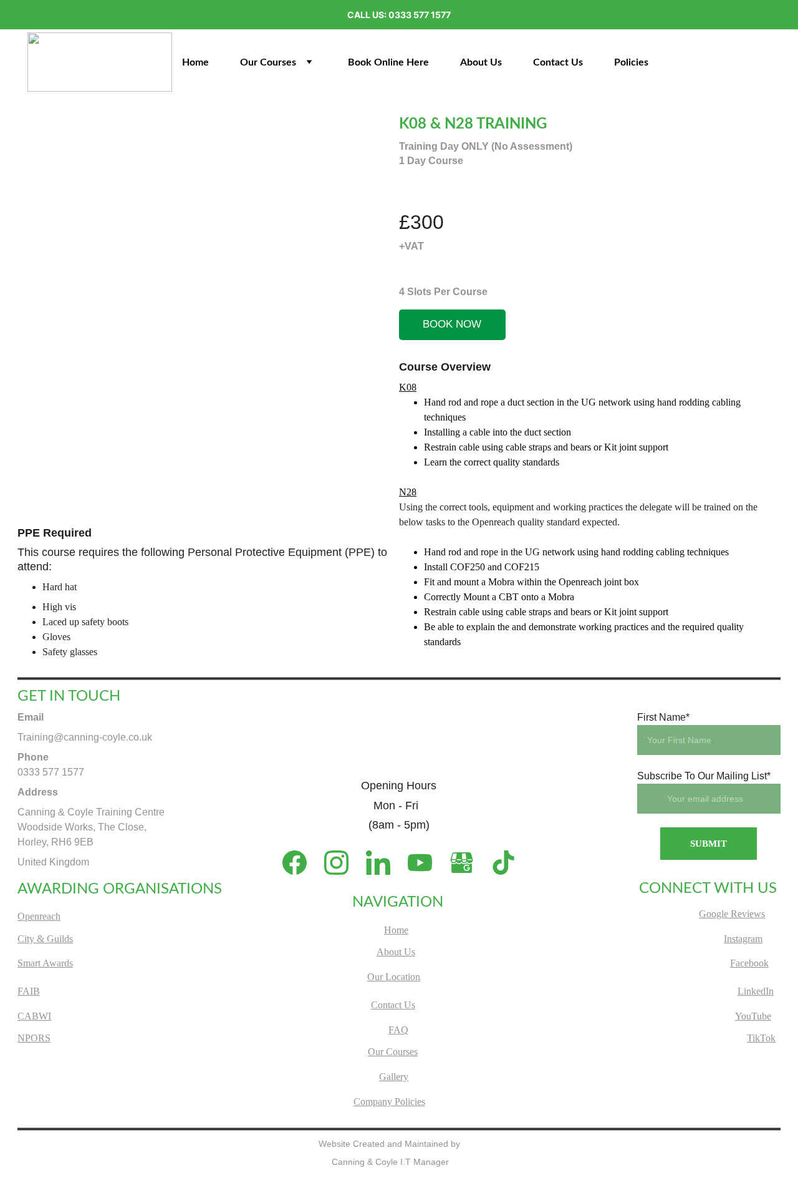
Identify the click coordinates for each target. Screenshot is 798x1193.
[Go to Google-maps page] (467, 862)
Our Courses (268, 62)
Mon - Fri (399, 805)
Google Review (730, 913)
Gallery (393, 1076)
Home (195, 62)
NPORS (33, 1038)
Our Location (393, 976)
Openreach (38, 916)
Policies (631, 62)
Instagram (743, 938)
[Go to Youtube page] (426, 862)
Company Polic (384, 1101)
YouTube (753, 1016)
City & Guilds (45, 938)
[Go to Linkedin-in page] (384, 862)
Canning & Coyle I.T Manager (390, 1162)
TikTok (761, 1038)
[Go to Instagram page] (342, 862)
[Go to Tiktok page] (503, 862)
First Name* (663, 717)
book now (452, 324)
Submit (708, 844)
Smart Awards (45, 963)
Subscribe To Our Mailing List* (704, 776)
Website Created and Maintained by (391, 1144)
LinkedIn (756, 991)
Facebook (749, 963)
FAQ (398, 1030)
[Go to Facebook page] (300, 862)
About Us (481, 62)
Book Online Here (388, 62)
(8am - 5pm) (399, 825)
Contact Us (558, 62)
